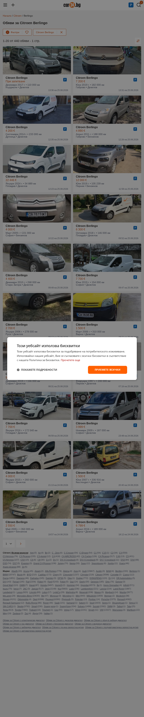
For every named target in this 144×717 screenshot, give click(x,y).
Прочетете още (70, 360)
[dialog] (72, 358)
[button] (37, 370)
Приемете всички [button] (107, 369)
